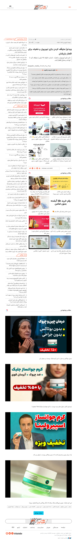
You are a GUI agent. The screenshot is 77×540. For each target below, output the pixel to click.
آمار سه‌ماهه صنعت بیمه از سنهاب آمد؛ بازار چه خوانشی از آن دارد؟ (16, 296)
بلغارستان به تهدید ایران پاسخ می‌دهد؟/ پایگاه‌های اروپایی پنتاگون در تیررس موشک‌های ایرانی (17, 50)
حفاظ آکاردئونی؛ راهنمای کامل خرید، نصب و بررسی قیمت (17, 260)
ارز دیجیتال (17, 507)
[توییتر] (10, 533)
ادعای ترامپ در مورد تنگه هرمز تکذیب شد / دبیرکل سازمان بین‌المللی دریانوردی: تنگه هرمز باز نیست (16, 90)
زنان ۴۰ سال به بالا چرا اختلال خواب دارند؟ (17, 161)
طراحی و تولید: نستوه (63, 538)
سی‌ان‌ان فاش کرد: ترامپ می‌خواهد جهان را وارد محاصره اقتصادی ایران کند (17, 101)
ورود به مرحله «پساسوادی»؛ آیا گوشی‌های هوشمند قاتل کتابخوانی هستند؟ (50, 74)
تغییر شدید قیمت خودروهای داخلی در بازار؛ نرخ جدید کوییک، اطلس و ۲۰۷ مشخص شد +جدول (16, 57)
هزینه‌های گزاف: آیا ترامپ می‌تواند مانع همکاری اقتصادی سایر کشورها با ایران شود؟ (16, 130)
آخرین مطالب (20, 106)
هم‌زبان (48, 527)
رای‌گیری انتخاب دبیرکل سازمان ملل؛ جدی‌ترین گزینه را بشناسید (17, 63)
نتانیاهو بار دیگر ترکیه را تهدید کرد (16, 194)
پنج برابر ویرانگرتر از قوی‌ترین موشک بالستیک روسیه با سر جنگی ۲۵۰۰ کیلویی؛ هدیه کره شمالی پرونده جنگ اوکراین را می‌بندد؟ (16, 71)
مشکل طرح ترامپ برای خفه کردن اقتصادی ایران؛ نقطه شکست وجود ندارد (50, 78)
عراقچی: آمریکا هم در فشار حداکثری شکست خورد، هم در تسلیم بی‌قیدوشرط (17, 182)
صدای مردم (40, 527)
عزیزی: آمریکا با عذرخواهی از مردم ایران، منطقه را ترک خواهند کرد (17, 167)
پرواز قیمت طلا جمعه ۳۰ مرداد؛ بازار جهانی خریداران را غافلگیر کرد (17, 96)
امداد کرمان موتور (47, 507)
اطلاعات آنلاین (41, 7)
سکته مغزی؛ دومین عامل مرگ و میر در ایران (16, 211)
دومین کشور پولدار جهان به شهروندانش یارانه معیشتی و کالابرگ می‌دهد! (50, 88)
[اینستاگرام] (12, 533)
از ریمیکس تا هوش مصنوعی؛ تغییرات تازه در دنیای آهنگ (16, 306)
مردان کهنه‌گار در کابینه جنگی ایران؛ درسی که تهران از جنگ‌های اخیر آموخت (50, 81)
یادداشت (32, 527)
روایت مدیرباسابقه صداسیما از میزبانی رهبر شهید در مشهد (16, 172)
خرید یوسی (39, 507)
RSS (13, 527)
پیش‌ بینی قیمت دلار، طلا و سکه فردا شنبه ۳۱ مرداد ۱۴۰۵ (17, 151)
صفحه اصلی (68, 39)
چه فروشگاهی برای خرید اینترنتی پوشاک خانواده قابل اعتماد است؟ (17, 301)
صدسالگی (55, 527)
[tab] (21, 39)
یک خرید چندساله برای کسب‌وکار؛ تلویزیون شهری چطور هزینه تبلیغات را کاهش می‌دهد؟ (17, 290)
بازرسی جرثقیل (64, 507)
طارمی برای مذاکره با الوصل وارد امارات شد (16, 222)
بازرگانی (21, 255)
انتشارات (25, 527)
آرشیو (18, 527)
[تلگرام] (7, 533)
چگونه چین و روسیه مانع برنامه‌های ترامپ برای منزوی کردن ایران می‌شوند (17, 111)
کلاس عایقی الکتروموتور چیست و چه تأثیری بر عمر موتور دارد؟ (17, 279)
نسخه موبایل (38, 513)
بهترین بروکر (24, 507)
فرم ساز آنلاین (56, 507)
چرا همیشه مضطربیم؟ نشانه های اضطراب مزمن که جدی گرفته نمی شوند (17, 284)
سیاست (62, 39)
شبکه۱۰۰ (63, 527)
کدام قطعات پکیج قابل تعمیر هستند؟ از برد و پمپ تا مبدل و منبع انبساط (16, 264)
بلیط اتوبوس (11, 507)
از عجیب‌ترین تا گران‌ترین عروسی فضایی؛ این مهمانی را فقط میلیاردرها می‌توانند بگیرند (17, 117)
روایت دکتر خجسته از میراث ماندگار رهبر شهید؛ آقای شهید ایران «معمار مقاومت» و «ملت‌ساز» (17, 239)
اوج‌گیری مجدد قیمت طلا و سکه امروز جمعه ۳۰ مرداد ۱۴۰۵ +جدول (16, 83)
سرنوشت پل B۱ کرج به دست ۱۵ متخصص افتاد (18, 78)
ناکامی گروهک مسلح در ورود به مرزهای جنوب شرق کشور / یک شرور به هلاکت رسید (16, 250)
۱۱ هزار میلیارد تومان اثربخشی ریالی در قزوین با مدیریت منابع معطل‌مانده (16, 227)
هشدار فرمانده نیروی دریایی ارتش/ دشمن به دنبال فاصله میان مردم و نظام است (16, 205)
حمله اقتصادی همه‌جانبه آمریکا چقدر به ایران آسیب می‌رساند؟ (16, 123)
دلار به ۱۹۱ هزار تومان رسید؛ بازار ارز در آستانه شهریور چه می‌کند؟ (17, 198)
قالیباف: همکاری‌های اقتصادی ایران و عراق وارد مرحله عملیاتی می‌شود (16, 177)
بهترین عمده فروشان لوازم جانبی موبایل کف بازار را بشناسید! (17, 274)
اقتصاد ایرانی (32, 507)
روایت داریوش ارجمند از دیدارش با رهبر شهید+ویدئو (17, 232)
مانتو (70, 507)
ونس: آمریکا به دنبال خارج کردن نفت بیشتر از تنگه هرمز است (16, 216)
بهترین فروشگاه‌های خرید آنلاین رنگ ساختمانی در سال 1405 (16, 269)
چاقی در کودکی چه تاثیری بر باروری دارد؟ (17, 145)
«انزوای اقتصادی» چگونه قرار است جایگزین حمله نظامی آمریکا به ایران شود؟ (49, 85)
